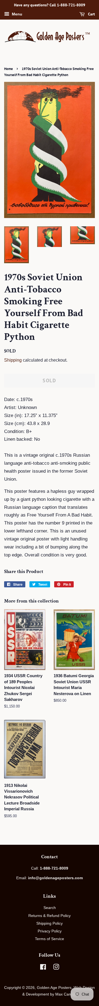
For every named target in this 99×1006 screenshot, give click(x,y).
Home (8, 68)
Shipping (13, 360)
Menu (16, 14)
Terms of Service (49, 939)
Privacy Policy (50, 931)
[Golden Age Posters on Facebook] (43, 968)
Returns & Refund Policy (49, 915)
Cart (91, 14)
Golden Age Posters (54, 987)
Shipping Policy (49, 923)
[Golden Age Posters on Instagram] (56, 968)
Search (49, 907)
